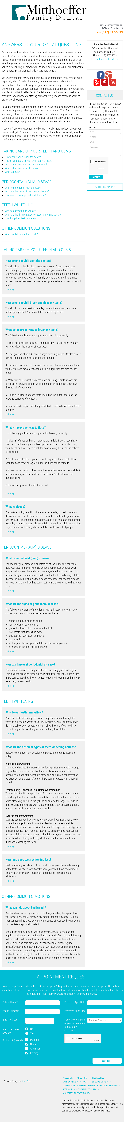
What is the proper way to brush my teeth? (27, 164)
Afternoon (35, 1048)
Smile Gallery (70, 1081)
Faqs (85, 1081)
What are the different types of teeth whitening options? (34, 214)
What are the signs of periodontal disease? (27, 191)
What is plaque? (13, 172)
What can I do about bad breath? (21, 234)
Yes (32, 1033)
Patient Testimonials (104, 187)
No (31, 1029)
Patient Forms (87, 1085)
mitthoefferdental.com (107, 59)
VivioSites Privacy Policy (76, 1093)
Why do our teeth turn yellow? (20, 211)
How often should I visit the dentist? (23, 157)
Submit (96, 177)
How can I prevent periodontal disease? (25, 195)
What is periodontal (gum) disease (23, 187)
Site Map (67, 1089)
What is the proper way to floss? (21, 168)
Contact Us (69, 1085)
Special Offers (100, 1081)
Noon (33, 1044)
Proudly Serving (108, 1085)
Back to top (9, 289)
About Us (82, 1077)
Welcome (68, 1077)
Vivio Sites (26, 1081)
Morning (34, 1039)
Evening (34, 1053)
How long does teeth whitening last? (24, 218)
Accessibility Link (86, 1089)
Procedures (97, 1077)
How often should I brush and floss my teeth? (28, 160)
